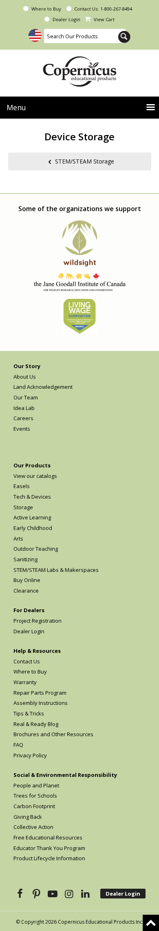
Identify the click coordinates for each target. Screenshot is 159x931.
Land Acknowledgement (43, 386)
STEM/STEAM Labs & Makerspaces (56, 569)
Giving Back (27, 816)
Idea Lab (24, 408)
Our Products (32, 465)
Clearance (26, 590)
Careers (23, 418)
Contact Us (26, 661)
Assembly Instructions (40, 702)
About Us (24, 376)
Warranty (25, 682)
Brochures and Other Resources (53, 734)
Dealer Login (66, 19)
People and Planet (36, 785)
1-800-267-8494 (116, 9)
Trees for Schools (35, 795)
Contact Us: (86, 9)
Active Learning (32, 517)
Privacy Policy (30, 755)
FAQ (18, 744)
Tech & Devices (32, 496)
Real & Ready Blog (35, 724)
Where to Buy (46, 9)
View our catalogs (35, 476)
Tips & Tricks (28, 713)
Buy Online (26, 580)
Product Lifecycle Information (49, 858)
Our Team (25, 397)
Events (21, 428)
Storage (23, 507)
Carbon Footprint (34, 806)
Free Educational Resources (47, 837)
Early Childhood (32, 528)
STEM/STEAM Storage (84, 161)
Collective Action (33, 827)
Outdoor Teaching (35, 548)
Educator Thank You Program (49, 848)
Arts (18, 538)
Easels (21, 486)
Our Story (26, 366)
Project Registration (37, 620)
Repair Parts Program (39, 692)
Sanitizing (25, 559)
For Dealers (28, 610)
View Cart (104, 19)
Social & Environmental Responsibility (65, 774)
